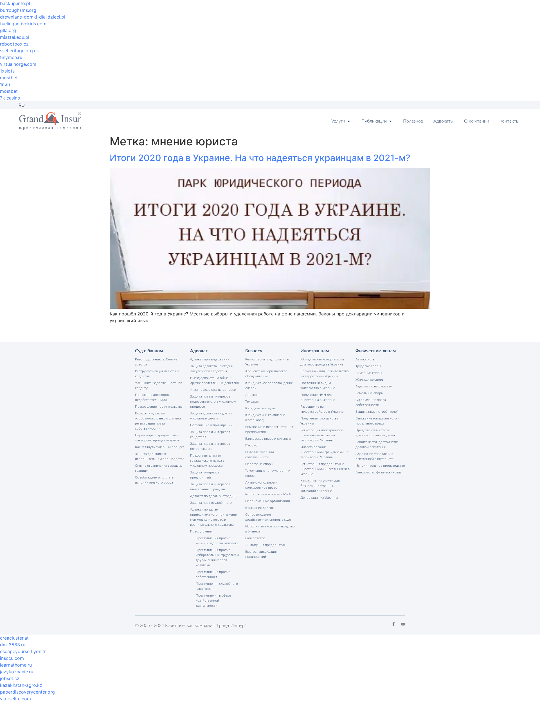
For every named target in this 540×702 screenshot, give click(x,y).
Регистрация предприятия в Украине (267, 362)
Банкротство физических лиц (378, 472)
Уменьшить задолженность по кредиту (158, 385)
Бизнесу (253, 351)
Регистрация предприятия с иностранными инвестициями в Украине (325, 469)
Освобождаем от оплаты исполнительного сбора (154, 480)
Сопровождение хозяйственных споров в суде (268, 517)
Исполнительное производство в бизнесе (270, 529)
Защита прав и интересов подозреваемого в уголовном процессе (213, 401)
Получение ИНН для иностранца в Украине (317, 397)
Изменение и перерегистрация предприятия (269, 429)
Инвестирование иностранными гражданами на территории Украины (324, 452)
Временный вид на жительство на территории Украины (324, 373)
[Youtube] (403, 624)
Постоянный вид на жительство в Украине (317, 385)
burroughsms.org (18, 10)
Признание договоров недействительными (152, 397)
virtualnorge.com (18, 64)
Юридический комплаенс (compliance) (265, 417)
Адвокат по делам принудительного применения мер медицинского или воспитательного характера (214, 517)
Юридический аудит (261, 408)
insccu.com (12, 658)
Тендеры (251, 401)
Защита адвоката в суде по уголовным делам (211, 416)
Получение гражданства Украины (319, 421)
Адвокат (199, 351)
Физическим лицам (376, 351)
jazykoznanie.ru (16, 671)
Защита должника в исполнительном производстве (159, 456)
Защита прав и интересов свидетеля (210, 434)
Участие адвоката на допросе (213, 389)
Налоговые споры (259, 464)
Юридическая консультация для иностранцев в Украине (322, 362)
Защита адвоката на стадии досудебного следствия (211, 368)
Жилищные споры (370, 379)
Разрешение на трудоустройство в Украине (321, 409)
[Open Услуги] (348, 121)
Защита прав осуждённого (211, 502)
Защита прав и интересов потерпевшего (210, 446)
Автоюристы (365, 359)
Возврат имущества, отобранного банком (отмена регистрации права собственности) (158, 421)
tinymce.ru (11, 57)
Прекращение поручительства (159, 406)
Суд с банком (149, 351)
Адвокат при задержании (210, 359)
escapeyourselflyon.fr (23, 651)
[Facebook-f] (393, 624)
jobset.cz (9, 678)
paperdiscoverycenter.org (27, 692)
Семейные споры (369, 372)
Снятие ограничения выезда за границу (159, 468)
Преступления (201, 531)
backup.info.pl (15, 3)
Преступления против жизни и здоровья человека (217, 540)
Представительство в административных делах (375, 432)
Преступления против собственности (213, 574)
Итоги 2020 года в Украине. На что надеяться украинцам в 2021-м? (260, 157)
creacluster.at (14, 638)
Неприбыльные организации (267, 501)
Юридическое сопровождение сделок (269, 385)
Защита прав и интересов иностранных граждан (210, 486)
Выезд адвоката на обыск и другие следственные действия (214, 380)
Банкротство (255, 538)
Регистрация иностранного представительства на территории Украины (321, 435)
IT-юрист (252, 445)
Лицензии (252, 394)
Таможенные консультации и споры (267, 473)
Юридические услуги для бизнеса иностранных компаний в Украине (320, 486)
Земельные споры (369, 393)
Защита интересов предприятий (204, 475)
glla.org (8, 30)
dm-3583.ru (12, 644)
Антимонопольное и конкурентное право (261, 485)
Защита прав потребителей (377, 411)
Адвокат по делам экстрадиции (214, 496)
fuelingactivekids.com (23, 23)
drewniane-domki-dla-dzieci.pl (32, 17)
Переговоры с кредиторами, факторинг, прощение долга (157, 438)
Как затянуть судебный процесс (159, 447)
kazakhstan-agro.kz (21, 685)
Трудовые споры (368, 366)
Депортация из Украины (319, 497)
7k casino (10, 98)
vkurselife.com (15, 698)
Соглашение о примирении (211, 425)
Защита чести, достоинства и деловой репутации (378, 444)
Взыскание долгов (259, 507)
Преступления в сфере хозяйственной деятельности (213, 600)
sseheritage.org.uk (19, 50)
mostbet (9, 77)
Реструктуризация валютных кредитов (157, 373)
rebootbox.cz (14, 44)
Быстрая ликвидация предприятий (261, 554)
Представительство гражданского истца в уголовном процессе (207, 460)
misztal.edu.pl (14, 37)
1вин (5, 84)
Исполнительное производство (380, 465)
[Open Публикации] (390, 121)
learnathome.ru (16, 665)
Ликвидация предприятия (265, 545)
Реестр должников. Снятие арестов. (156, 362)
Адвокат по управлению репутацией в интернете (374, 456)
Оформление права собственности (371, 402)
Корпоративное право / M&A (268, 494)
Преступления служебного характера (217, 586)
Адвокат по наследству (374, 386)
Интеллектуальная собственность (259, 454)
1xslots (7, 71)
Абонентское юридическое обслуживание (266, 373)
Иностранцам (314, 351)
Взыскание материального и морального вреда (378, 421)
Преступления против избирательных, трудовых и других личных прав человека (217, 557)
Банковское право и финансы (268, 438)
